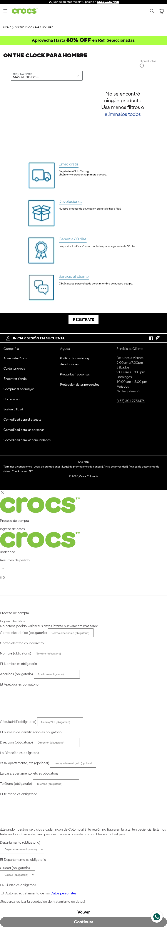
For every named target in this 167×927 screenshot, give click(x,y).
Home (7, 27)
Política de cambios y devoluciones (74, 361)
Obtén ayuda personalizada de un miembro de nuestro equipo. (96, 283)
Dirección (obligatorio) (16, 742)
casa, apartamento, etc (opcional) (24, 763)
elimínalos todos (123, 114)
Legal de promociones (48, 466)
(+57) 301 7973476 (131, 401)
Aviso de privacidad (116, 466)
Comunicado (12, 399)
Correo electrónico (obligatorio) (23, 633)
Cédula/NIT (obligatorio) (18, 722)
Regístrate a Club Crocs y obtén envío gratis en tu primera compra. (83, 173)
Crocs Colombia (88, 476)
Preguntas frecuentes (75, 374)
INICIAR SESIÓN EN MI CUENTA (39, 338)
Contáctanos (20, 471)
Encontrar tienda (15, 379)
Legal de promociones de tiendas (82, 466)
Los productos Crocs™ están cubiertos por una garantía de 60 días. (97, 246)
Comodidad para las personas (23, 430)
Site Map (83, 462)
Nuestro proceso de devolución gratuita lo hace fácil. (90, 208)
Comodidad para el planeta (22, 420)
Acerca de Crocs (15, 358)
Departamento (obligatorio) (20, 842)
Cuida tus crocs (14, 369)
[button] (5, 11)
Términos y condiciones (18, 466)
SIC (31, 471)
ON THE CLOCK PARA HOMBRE (34, 27)
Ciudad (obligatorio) (15, 868)
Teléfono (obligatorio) (16, 784)
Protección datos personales (79, 385)
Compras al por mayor (18, 389)
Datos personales (63, 893)
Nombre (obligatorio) (15, 653)
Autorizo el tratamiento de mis (40, 893)
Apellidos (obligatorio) (16, 674)
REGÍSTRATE (83, 319)
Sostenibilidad (13, 409)
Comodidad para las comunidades (26, 440)
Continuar (83, 922)
